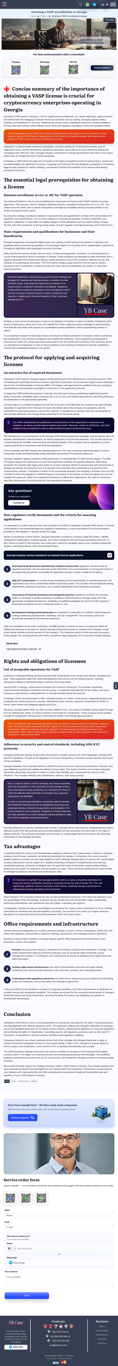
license (13, 1081)
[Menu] (113, 4)
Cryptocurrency (23, 1081)
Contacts (102, 1339)
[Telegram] (10, 1198)
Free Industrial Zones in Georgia (21, 649)
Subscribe (18, 1347)
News (102, 1326)
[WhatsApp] (26, 1198)
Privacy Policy (51, 1358)
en (102, 4)
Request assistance (102, 68)
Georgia (34, 1081)
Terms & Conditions (64, 1358)
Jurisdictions (102, 1334)
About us (102, 1343)
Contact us (18, 502)
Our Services (102, 1330)
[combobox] (12, 1249)
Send (26, 1295)
